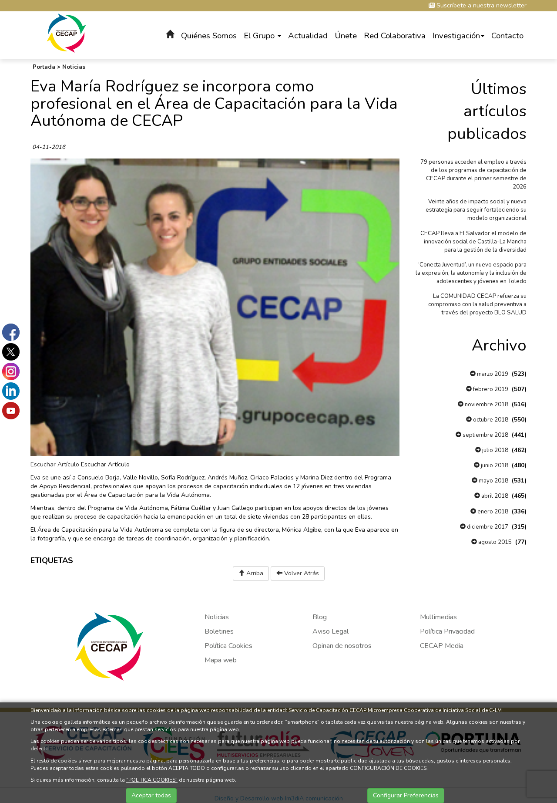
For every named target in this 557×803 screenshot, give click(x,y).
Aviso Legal (330, 631)
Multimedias (438, 617)
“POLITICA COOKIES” (152, 779)
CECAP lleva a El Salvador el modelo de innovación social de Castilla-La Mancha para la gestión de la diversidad (473, 241)
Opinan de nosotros (342, 646)
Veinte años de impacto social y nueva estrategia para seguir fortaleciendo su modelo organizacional (476, 210)
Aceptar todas (151, 795)
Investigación (456, 35)
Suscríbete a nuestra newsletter (481, 5)
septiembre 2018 (484, 435)
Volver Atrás (300, 573)
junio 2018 (494, 465)
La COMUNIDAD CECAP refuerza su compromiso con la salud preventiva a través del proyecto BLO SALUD (477, 304)
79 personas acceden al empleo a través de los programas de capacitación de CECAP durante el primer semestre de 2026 (473, 174)
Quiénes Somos (209, 35)
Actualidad (308, 35)
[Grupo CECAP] (66, 32)
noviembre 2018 (485, 404)
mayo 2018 (492, 481)
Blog (319, 617)
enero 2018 (492, 512)
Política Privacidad (447, 631)
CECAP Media (441, 646)
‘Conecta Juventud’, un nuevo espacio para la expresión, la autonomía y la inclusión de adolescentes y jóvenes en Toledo (471, 273)
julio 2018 (494, 450)
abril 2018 (494, 496)
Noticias (73, 67)
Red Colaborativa (395, 35)
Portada (44, 67)
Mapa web (221, 660)
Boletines (219, 631)
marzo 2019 (492, 374)
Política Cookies (228, 646)
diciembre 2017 (487, 527)
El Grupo (260, 35)
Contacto (507, 35)
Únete (346, 35)
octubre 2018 (490, 420)
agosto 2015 (494, 542)
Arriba (254, 573)
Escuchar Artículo (54, 464)
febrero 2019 (490, 389)
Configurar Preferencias (406, 795)
